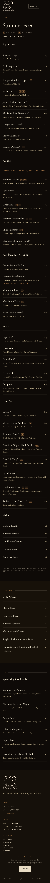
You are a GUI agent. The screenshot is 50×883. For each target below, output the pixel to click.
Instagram (8, 839)
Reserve (33, 6)
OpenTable (8, 845)
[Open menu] (45, 6)
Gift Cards (8, 848)
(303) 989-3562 (8, 813)
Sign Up (25, 869)
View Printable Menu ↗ (13, 37)
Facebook (7, 842)
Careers (6, 851)
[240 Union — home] (8, 6)
